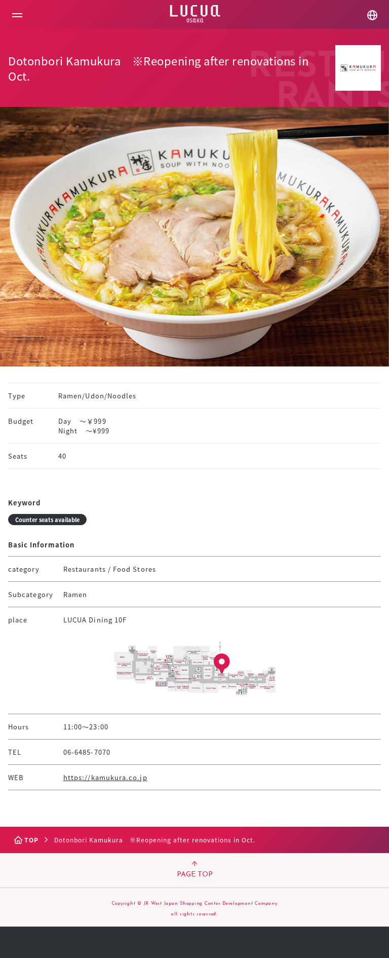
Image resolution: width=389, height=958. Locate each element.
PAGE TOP (195, 874)
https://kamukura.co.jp (105, 777)
